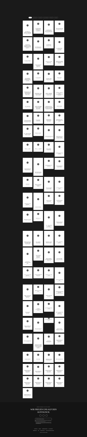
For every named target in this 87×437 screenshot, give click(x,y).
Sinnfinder (35, 17)
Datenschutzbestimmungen (38, 423)
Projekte (40, 17)
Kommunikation (44, 428)
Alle (30, 17)
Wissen (56, 17)
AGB (38, 430)
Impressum (35, 430)
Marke (40, 428)
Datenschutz (42, 430)
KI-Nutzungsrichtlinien (50, 430)
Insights (51, 17)
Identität (35, 428)
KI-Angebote (51, 428)
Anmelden (51, 419)
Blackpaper (46, 17)
